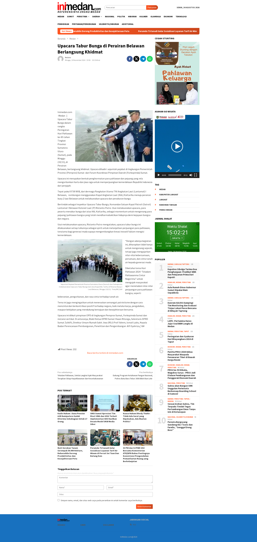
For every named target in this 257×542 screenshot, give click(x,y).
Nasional (171, 383)
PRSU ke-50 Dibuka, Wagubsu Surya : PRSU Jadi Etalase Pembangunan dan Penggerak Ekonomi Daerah (182, 374)
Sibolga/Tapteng (181, 264)
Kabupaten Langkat (168, 194)
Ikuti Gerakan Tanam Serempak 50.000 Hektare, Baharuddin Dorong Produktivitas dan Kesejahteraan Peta (70, 453)
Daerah (171, 264)
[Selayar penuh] (195, 175)
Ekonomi (171, 347)
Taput (186, 331)
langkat (163, 199)
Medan (178, 282)
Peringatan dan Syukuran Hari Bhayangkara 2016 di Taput (181, 339)
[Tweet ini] (136, 59)
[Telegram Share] (143, 59)
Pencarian (152, 7)
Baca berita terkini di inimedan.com (105, 352)
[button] (177, 146)
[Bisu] (190, 175)
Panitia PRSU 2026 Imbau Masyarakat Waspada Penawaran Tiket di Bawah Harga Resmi (181, 356)
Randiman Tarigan (168, 205)
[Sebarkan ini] (130, 59)
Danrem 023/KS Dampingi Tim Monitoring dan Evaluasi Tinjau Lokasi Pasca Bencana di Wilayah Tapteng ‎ (182, 307)
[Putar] (158, 175)
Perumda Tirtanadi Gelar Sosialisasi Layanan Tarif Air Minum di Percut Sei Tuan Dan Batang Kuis (162, 31)
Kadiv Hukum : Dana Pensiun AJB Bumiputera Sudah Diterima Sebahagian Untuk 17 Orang (72, 417)
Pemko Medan (165, 210)
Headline (171, 282)
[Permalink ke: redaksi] (61, 58)
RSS (134, 524)
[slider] (174, 175)
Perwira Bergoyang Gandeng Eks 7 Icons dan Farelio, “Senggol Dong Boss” (180, 426)
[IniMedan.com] (79, 7)
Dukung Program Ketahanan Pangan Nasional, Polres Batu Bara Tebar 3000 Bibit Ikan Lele (133, 375)
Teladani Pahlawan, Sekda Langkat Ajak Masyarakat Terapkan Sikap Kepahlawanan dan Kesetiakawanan (80, 375)
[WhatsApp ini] (150, 59)
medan (162, 189)
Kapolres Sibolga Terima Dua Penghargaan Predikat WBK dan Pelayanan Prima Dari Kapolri (182, 273)
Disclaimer (108, 525)
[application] (177, 146)
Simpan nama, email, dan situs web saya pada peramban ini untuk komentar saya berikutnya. (101, 500)
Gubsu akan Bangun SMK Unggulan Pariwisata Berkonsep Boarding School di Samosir (182, 389)
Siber (83, 525)
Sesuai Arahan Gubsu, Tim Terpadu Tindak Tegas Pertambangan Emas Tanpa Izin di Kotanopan (181, 408)
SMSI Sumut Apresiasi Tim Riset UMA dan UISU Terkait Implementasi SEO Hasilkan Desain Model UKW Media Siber (103, 418)
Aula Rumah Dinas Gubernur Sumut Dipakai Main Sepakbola (182, 290)
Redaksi (61, 525)
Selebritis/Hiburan (184, 417)
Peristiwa (186, 282)
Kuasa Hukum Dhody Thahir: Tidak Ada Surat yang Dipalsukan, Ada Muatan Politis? (136, 417)
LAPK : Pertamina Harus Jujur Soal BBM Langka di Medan (180, 324)
